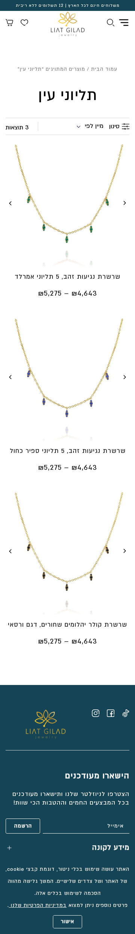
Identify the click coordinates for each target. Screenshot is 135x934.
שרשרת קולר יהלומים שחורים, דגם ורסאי (67, 624)
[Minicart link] (9, 24)
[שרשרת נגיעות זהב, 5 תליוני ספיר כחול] (67, 380)
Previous (124, 203)
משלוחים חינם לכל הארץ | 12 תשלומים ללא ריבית (68, 5)
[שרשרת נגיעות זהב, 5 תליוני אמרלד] (67, 206)
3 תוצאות (17, 127)
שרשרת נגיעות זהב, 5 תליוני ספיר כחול (68, 450)
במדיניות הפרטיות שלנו (38, 905)
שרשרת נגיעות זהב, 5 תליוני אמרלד (67, 276)
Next (10, 203)
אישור (67, 921)
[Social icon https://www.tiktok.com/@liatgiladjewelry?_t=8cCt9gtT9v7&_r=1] (125, 713)
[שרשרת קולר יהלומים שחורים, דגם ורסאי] (67, 554)
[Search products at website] (110, 24)
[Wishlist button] (24, 24)
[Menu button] (123, 22)
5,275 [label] (50, 293)
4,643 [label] (84, 293)
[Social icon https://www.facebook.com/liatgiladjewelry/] (110, 713)
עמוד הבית (104, 69)
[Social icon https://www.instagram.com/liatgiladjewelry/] (95, 713)
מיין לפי (94, 126)
